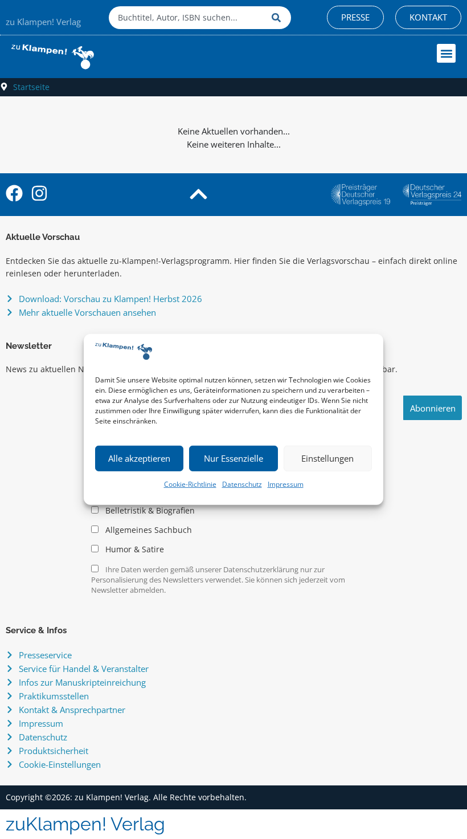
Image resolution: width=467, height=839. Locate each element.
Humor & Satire (133, 549)
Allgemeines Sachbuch (147, 530)
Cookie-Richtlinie (190, 484)
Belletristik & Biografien (149, 511)
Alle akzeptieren (139, 458)
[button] (446, 53)
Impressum (286, 484)
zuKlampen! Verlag (85, 823)
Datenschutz (242, 484)
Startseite (31, 87)
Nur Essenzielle (233, 458)
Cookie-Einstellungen (60, 764)
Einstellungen (327, 458)
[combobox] (187, 17)
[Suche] (278, 17)
